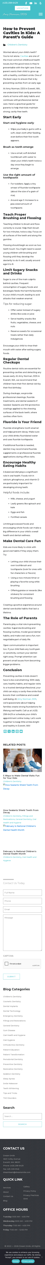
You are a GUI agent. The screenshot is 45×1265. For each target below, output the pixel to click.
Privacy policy (27, 1261)
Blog (5, 1201)
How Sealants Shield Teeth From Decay (20, 811)
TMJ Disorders (9, 1098)
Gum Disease (9, 1030)
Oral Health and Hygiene (14, 1035)
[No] (42, 1257)
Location (22, 8)
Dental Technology (11, 1011)
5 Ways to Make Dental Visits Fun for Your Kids (21, 776)
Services (7, 1188)
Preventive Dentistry (12, 1064)
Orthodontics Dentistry (13, 1045)
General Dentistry (24, 819)
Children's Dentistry (17, 45)
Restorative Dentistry (13, 1069)
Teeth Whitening (11, 1088)
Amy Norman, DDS (26, 699)
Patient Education (11, 1050)
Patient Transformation (13, 1054)
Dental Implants (10, 1006)
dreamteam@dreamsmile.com (16, 1172)
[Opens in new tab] (26, 3)
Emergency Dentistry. (13, 1016)
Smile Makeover (10, 1083)
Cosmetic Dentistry (12, 1001)
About (6, 1192)
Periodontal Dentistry (13, 1059)
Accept (16, 1261)
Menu (41, 14)
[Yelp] (40, 3)
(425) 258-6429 (10, 3)
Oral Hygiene (9, 1040)
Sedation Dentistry (11, 1074)
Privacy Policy (29, 1191)
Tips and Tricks (10, 1093)
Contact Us (8, 1196)
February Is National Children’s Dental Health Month (19, 852)
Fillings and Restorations (14, 1021)
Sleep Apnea (9, 1079)
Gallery (26, 1187)
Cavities (24, 56)
